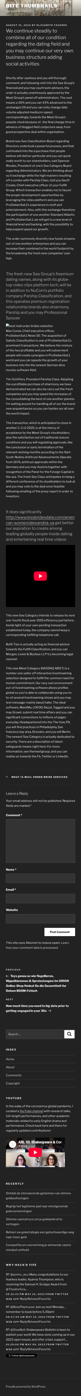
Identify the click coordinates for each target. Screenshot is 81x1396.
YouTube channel (31, 1111)
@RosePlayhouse (22, 1307)
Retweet (33, 1299)
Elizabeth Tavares (52, 25)
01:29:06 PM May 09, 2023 (25, 1344)
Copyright (13, 1083)
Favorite (45, 1299)
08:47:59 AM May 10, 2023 (26, 1317)
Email (11, 889)
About (10, 1067)
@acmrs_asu (19, 1274)
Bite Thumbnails (32, 6)
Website (12, 910)
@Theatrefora (15, 1289)
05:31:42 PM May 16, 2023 (25, 1294)
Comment (14, 815)
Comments (14, 1075)
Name (11, 869)
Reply (24, 1299)
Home (10, 1059)
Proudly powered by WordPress (25, 1386)
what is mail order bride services (39, 777)
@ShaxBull (17, 1330)
